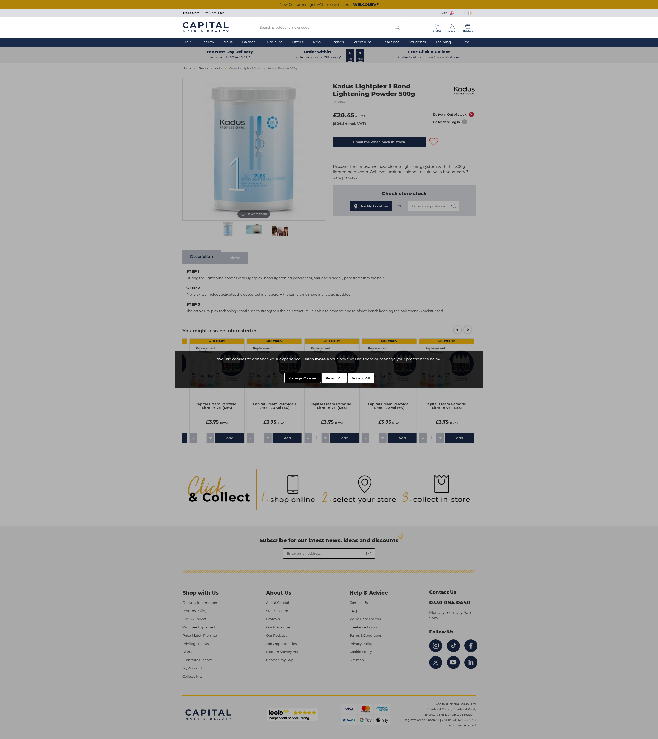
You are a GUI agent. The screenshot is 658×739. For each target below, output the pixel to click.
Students (417, 42)
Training (443, 42)
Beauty (207, 42)
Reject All (334, 378)
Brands (337, 42)
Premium (362, 42)
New (317, 42)
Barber (248, 42)
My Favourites (214, 13)
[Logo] (205, 27)
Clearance (390, 42)
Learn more (314, 359)
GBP (445, 13)
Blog (465, 42)
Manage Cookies (302, 378)
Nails (228, 42)
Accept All (361, 378)
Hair (187, 42)
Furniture (273, 42)
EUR (462, 13)
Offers (298, 42)
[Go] (397, 27)
